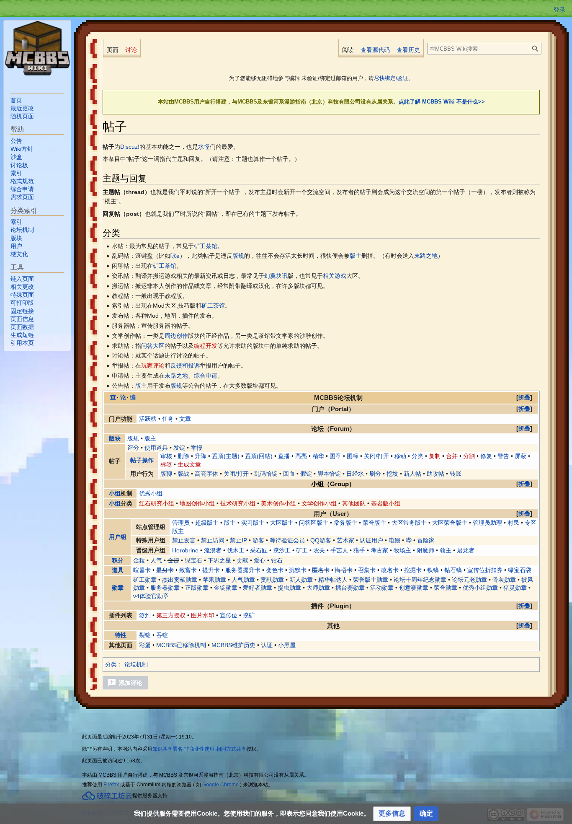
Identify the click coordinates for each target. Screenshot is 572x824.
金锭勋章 (225, 587)
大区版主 (282, 522)
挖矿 (249, 615)
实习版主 (253, 522)
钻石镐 (453, 570)
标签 (166, 464)
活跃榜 (148, 418)
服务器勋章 (165, 587)
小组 (115, 493)
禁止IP (238, 540)
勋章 (118, 587)
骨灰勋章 (504, 579)
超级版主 (207, 522)
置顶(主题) (226, 456)
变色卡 (274, 570)
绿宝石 (193, 560)
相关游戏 (334, 275)
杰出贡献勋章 (179, 579)
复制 (435, 456)
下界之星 (219, 560)
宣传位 (228, 615)
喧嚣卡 (142, 570)
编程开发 (205, 345)
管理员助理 (487, 522)
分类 (417, 456)
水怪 (204, 146)
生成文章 (189, 464)
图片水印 (202, 615)
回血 (289, 473)
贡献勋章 (272, 579)
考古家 (379, 550)
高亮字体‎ (206, 473)
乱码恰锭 (266, 473)
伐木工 (236, 550)
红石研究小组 (156, 503)
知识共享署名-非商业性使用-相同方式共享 (199, 749)
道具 (118, 570)
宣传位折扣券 (484, 570)
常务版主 (345, 522)
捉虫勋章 (289, 587)
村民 (513, 522)
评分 (133, 447)
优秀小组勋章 (480, 587)
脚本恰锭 (329, 473)
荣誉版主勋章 (370, 579)
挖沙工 (282, 550)
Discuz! (129, 146)
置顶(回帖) (259, 456)
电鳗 (394, 540)
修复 (486, 456)
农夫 (319, 550)
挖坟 (392, 473)
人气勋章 (243, 579)
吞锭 (162, 635)
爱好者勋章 (257, 587)
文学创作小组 (319, 503)
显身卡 (165, 570)
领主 (445, 550)
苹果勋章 (214, 579)
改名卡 (390, 570)
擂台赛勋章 (350, 587)
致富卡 (188, 570)
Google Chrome (220, 785)
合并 (452, 456)
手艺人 (339, 550)
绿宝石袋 (519, 570)
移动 (400, 456)
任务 (168, 418)
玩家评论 (153, 365)
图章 (335, 456)
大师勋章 (318, 587)
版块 (115, 438)
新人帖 (412, 473)
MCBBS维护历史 (233, 645)
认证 (267, 645)
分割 (469, 456)
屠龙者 (465, 550)
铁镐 (433, 570)
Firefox (111, 785)
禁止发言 (184, 540)
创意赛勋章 (413, 587)
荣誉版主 (374, 522)
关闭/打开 (376, 456)
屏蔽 (520, 456)
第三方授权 (171, 615)
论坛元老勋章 (469, 579)
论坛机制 (136, 664)
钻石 (277, 560)
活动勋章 (382, 587)
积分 (118, 560)
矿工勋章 (145, 579)
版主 (355, 255)
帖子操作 (142, 460)
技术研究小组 (237, 503)
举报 (196, 447)
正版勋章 (197, 587)
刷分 (375, 473)
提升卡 (211, 570)
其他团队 (354, 503)
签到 (145, 615)
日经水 (355, 473)
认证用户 (371, 540)
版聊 (166, 473)
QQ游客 (320, 540)
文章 (185, 418)
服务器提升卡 (242, 570)
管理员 (181, 522)
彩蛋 (145, 645)
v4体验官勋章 (151, 596)
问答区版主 (313, 522)
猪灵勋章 (515, 587)
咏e (175, 255)
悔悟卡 (344, 570)
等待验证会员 (287, 540)
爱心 (259, 560)
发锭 (179, 447)
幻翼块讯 (276, 275)
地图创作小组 (197, 503)
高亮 (301, 456)
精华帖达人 (333, 579)
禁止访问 (212, 540)
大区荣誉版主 (449, 522)
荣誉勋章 (445, 587)
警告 (503, 456)
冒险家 (426, 540)
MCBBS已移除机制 (181, 645)
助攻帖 (435, 473)
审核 (166, 456)
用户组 (117, 537)
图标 (352, 456)
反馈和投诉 (185, 365)
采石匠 (259, 550)
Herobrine (185, 550)
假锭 (306, 473)
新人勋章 (301, 579)
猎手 (359, 550)
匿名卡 (321, 570)
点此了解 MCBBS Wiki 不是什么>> (442, 101)
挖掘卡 (413, 570)
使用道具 (156, 447)
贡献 (242, 560)
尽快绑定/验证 (391, 78)
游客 (258, 540)
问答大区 (153, 345)
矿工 (302, 550)
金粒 (139, 560)
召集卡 (367, 570)
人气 (156, 560)
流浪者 (213, 550)
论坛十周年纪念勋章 (420, 579)
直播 (284, 456)
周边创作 (176, 335)
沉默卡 (298, 570)
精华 (318, 456)
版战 (183, 473)
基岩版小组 (385, 503)
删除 (183, 456)
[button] (524, 397)
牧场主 (402, 550)
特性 (120, 635)
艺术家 (345, 540)
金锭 (173, 560)
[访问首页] (37, 48)
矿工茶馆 (205, 246)
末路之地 (426, 255)
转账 (455, 473)
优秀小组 (150, 493)
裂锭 (145, 635)
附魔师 (425, 550)
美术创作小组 (278, 503)
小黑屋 (287, 645)
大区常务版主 (409, 522)
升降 (200, 456)
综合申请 (205, 375)
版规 (238, 255)
